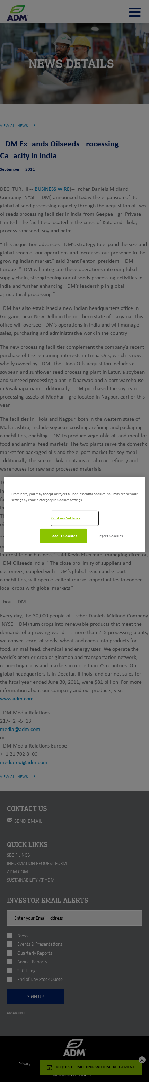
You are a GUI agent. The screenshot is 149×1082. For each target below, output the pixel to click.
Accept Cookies (63, 535)
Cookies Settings (65, 518)
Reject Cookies (110, 535)
